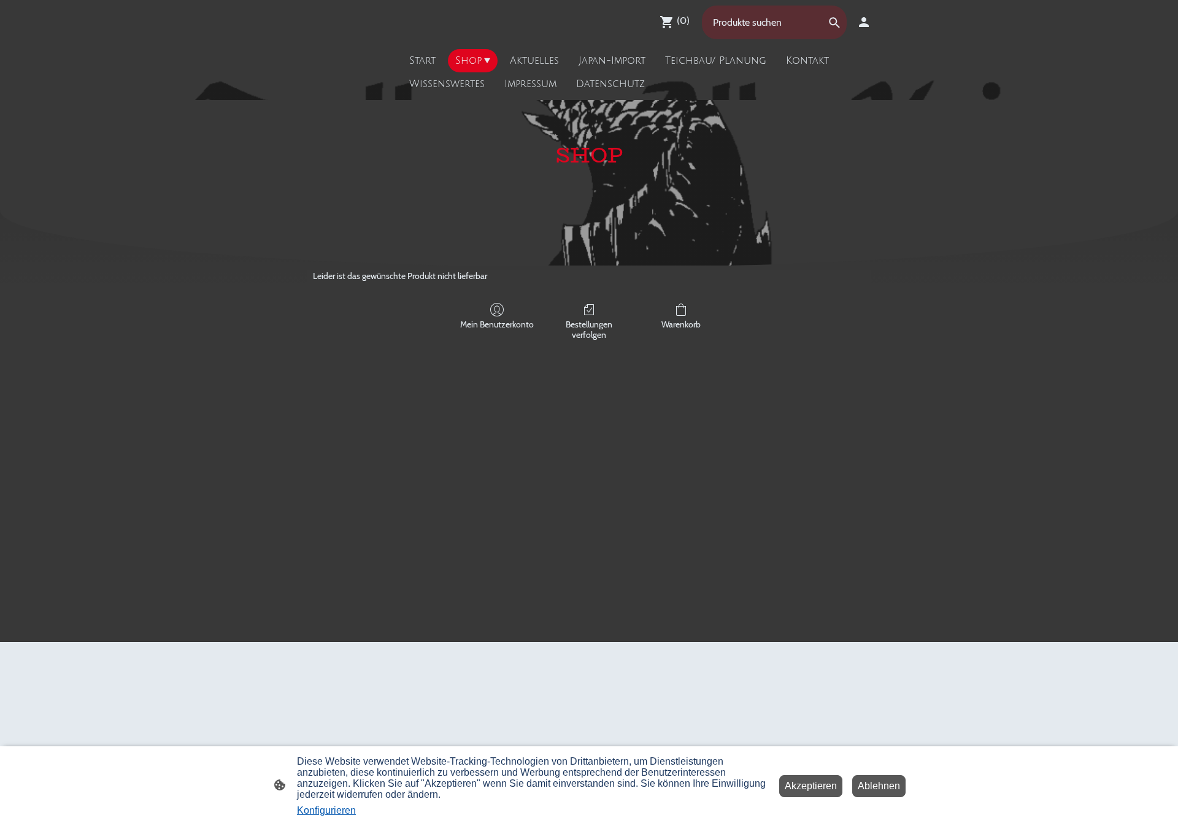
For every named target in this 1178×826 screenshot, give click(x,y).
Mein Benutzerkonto (497, 324)
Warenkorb (681, 324)
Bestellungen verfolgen (589, 329)
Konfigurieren (326, 810)
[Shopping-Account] (864, 22)
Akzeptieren (811, 786)
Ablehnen (879, 786)
